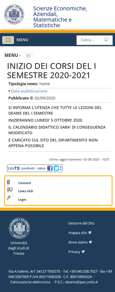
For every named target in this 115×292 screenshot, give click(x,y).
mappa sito (77, 232)
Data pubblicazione (29, 91)
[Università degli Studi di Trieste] (14, 23)
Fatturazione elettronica (30, 281)
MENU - (13, 55)
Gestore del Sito (81, 223)
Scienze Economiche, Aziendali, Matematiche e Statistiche (60, 17)
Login (22, 199)
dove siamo (78, 242)
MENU (22, 39)
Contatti (24, 183)
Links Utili (25, 191)
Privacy (74, 251)
